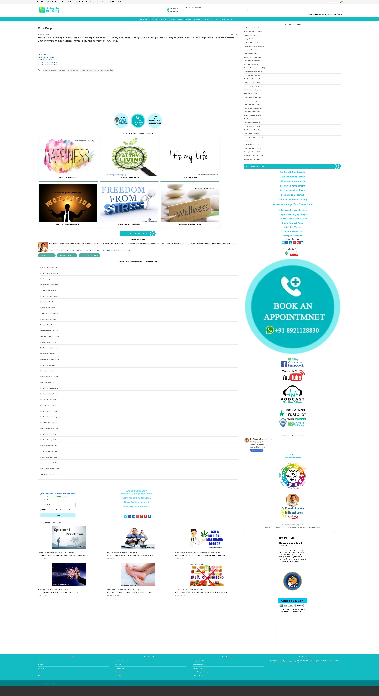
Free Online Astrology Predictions (49, 440)
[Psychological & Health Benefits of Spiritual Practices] (69, 548)
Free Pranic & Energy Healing (48, 348)
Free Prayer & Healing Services (49, 394)
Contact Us (121, 1)
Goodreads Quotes (335, 532)
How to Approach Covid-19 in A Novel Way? (53, 589)
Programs (40, 664)
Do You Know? (52, 1)
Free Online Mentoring (292, 195)
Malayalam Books (116, 250)
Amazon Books (60, 250)
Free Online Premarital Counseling (50, 296)
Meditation (197, 19)
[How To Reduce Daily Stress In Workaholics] (138, 548)
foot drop (62, 70)
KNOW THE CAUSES (46, 54)
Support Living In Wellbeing (200, 672)
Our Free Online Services (136, 498)
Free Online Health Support (48, 399)
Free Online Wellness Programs (49, 411)
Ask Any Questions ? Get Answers (50, 463)
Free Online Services (121, 661)
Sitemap (191, 683)
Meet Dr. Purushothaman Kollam (49, 468)
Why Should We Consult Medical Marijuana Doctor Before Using (197, 553)
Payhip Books (106, 250)
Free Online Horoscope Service (49, 445)
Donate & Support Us (292, 231)
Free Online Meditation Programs (49, 376)
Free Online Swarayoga (47, 382)
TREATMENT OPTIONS (46, 60)
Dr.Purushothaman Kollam (314, 527)
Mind (215, 19)
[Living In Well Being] (49, 11)
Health (173, 19)
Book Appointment (67, 255)
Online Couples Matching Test (292, 210)
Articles (229, 19)
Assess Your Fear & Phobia (48, 353)
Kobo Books (88, 250)
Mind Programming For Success (49, 336)
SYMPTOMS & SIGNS (46, 57)
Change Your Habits (90, 255)
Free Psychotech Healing (47, 307)
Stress (180, 19)
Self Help (154, 19)
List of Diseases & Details (49, 24)
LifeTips (188, 19)
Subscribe (57, 515)
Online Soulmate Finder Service (49, 451)
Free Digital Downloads (136, 506)
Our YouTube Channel (199, 664)
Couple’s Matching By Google (293, 214)
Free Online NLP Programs (48, 434)
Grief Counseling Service (292, 176)
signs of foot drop (73, 70)
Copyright (118, 675)
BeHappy (207, 19)
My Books (51, 250)
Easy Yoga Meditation (46, 371)
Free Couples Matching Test (48, 342)
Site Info (43, 1)
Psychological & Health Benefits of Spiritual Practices (56, 553)
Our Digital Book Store (199, 661)
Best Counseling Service (47, 279)
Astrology (118, 664)
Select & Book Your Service (48, 474)
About (39, 672)
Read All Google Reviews (292, 457)
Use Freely (97, 1)
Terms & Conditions (198, 675)
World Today (80, 1)
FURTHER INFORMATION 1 (48, 62)
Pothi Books (97, 250)
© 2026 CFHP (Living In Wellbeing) (46, 683)
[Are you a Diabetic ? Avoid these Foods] (207, 585)
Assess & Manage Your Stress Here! (292, 204)
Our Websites (62, 1)
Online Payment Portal (292, 223)
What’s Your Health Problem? (48, 405)
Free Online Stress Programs (48, 365)
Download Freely (120, 668)
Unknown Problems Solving (292, 199)
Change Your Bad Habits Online (49, 284)
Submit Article (47, 255)
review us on (255, 450)
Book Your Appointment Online (49, 267)
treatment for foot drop (105, 70)
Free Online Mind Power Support (49, 428)
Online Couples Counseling (48, 290)
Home (38, 1)
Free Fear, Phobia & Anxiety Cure (49, 359)
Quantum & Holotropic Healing (49, 313)
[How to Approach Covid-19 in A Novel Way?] (69, 585)
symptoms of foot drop (88, 70)
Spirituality (89, 1)
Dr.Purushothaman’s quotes (292, 524)
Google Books (70, 250)
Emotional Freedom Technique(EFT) (50, 330)
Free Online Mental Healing (48, 319)
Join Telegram (174, 11)
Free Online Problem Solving (48, 417)
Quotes (222, 19)
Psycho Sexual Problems (292, 190)
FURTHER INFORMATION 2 (48, 65)
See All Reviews (292, 455)
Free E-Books (126, 250)
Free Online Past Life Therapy (48, 457)
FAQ (39, 675)
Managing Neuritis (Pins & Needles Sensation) (123, 589)
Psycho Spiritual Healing (47, 302)
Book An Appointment (136, 502)
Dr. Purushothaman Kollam (261, 439)
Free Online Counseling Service (49, 273)
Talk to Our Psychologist (47, 325)
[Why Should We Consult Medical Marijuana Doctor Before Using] (207, 548)
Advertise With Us (292, 227)
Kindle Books (79, 250)
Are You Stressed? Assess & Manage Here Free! (136, 492)
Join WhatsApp (174, 8)
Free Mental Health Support (48, 422)
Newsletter (41, 661)
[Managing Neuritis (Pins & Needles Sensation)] (138, 585)
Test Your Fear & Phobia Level (292, 219)
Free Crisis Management (292, 186)
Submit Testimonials (121, 672)
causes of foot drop (50, 70)
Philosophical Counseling (293, 181)
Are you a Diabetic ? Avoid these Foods (189, 589)
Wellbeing (164, 19)
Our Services (71, 1)
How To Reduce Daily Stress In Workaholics (122, 553)
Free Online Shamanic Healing (49, 388)
